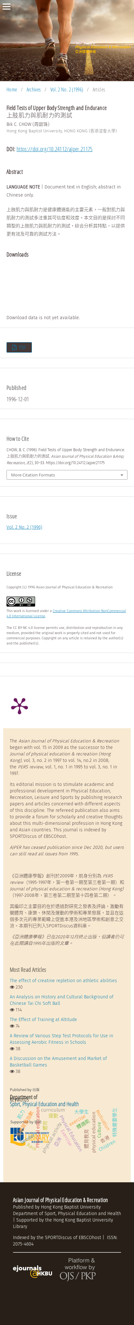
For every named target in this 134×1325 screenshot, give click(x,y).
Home (12, 89)
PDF (22, 347)
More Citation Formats (33, 475)
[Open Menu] (6, 6)
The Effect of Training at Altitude (43, 1019)
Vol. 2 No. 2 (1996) (66, 89)
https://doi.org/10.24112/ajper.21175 (55, 149)
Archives (34, 89)
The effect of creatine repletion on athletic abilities (63, 980)
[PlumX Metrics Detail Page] (19, 705)
